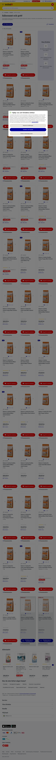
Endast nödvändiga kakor (28, 133)
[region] (28, 123)
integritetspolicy (35, 122)
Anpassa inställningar (28, 125)
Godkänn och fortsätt (28, 129)
